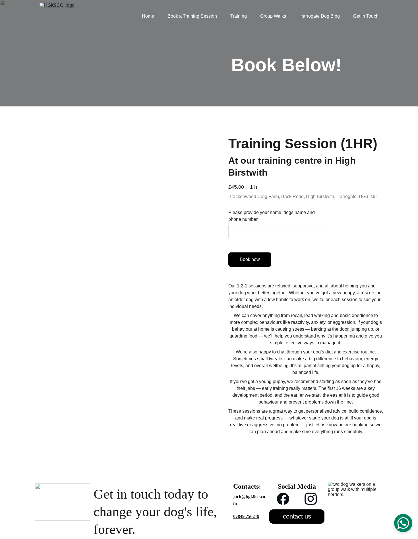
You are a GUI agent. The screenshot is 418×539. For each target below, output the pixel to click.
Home (148, 16)
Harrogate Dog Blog (319, 16)
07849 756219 (246, 516)
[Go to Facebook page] (283, 499)
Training (238, 16)
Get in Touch (365, 16)
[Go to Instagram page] (311, 499)
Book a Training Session (192, 16)
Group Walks (273, 16)
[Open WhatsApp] (403, 523)
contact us (297, 516)
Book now (250, 259)
